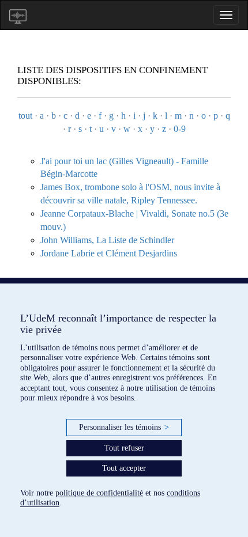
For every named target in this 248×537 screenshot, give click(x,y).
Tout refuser (124, 448)
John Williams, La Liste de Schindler (107, 240)
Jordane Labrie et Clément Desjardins (108, 253)
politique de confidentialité (99, 493)
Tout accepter (124, 468)
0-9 (180, 129)
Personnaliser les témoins (124, 427)
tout (25, 115)
